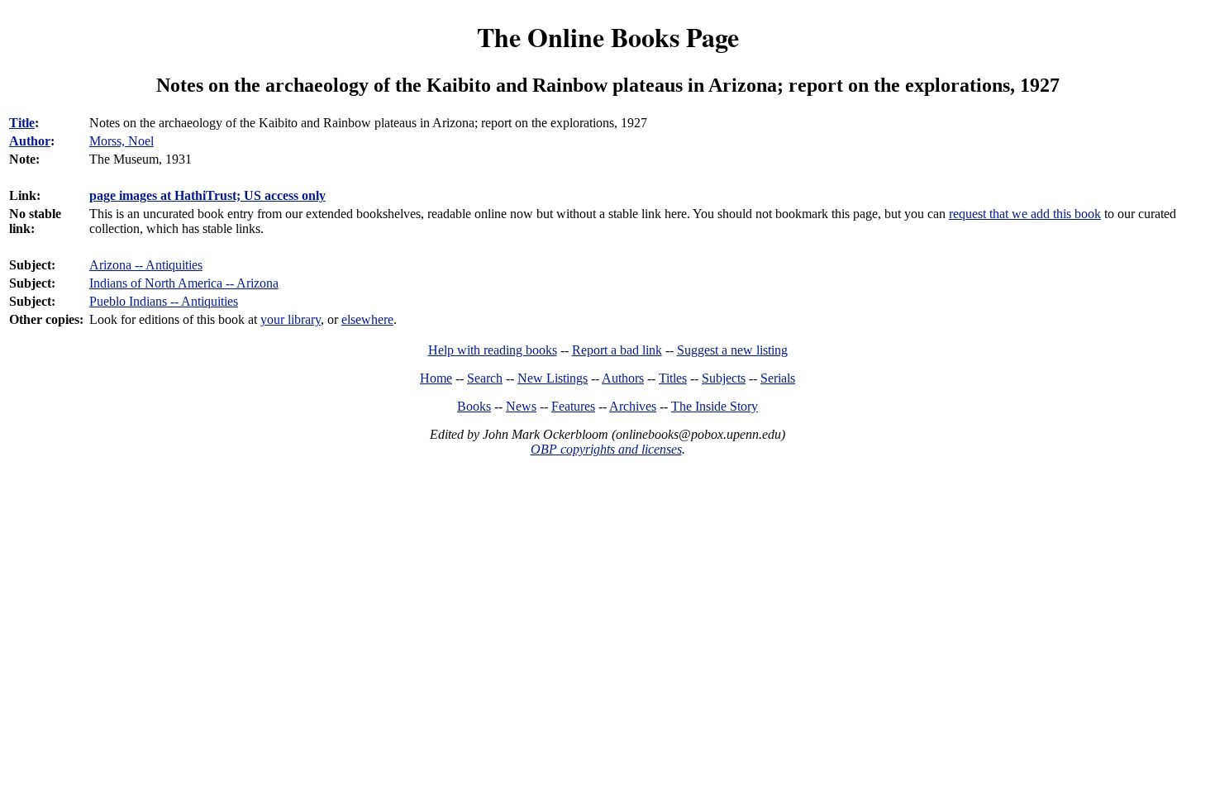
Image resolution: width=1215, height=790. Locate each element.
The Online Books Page (608, 36)
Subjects (724, 378)
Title (22, 123)
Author (29, 141)
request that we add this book (1025, 214)
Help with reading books (492, 350)
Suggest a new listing (732, 350)
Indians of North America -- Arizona (184, 283)
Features (573, 406)
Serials (777, 378)
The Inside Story (714, 406)
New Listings (552, 378)
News (521, 406)
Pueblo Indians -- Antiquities (163, 301)
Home (436, 378)
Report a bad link (617, 350)
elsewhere (367, 319)
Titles (673, 378)
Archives (632, 406)
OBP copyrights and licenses (606, 449)
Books (474, 406)
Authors (623, 378)
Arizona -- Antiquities (145, 265)
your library (290, 319)
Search (485, 378)
